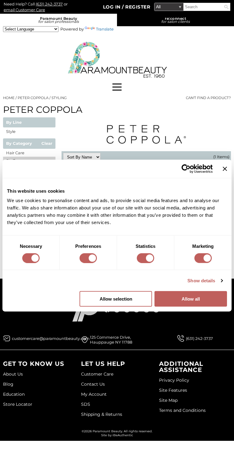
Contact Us (93, 384)
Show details (201, 280)
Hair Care (15, 152)
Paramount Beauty (58, 20)
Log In (112, 7)
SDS (85, 404)
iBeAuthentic (122, 435)
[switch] (88, 258)
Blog (8, 384)
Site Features (173, 390)
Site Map (168, 400)
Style (11, 131)
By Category (19, 143)
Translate (105, 29)
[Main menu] (117, 87)
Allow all (191, 299)
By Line (14, 122)
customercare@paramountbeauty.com (51, 338)
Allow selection (116, 299)
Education (14, 394)
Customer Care (97, 374)
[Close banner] (225, 168)
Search (226, 7)
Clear (46, 143)
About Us (13, 374)
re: (175, 20)
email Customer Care (24, 9)
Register (137, 7)
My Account (94, 394)
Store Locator (17, 404)
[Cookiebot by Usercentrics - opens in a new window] (186, 168)
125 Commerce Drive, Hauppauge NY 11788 (111, 339)
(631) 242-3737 (49, 4)
